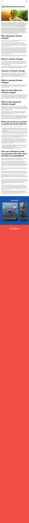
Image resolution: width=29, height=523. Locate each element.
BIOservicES (3, 179)
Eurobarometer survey (7, 40)
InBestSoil (2, 174)
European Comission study (12, 134)
